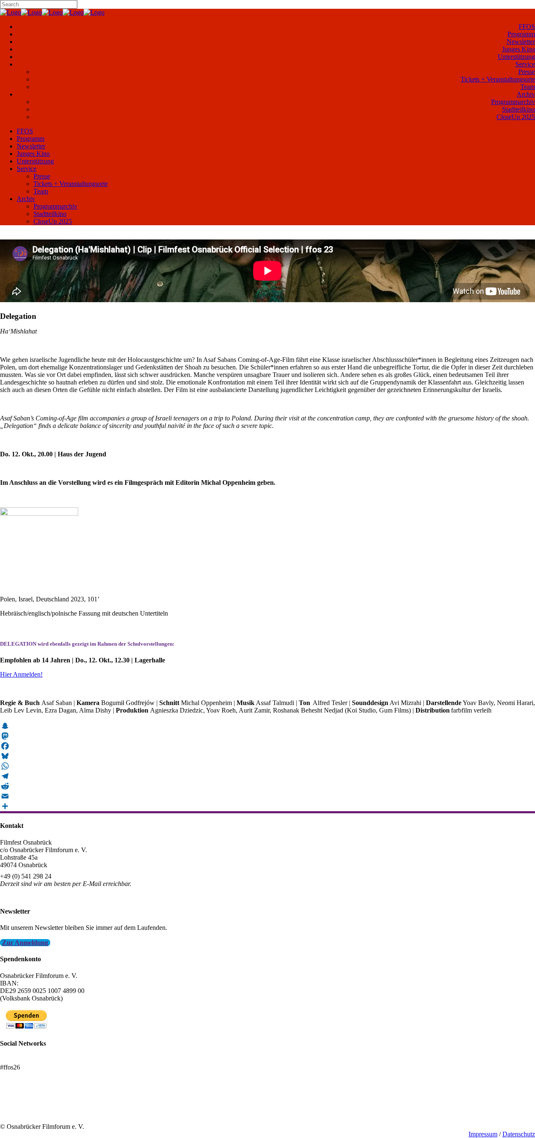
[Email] (267, 796)
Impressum (483, 1134)
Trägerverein (16, 1111)
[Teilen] (267, 806)
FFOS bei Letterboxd (28, 1059)
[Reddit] (267, 786)
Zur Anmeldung (25, 942)
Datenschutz (518, 1134)
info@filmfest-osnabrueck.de (38, 895)
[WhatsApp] (267, 766)
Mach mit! (13, 1103)
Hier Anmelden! (21, 674)
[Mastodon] (267, 736)
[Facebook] (267, 746)
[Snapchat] (267, 726)
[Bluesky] (267, 756)
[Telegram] (267, 776)
